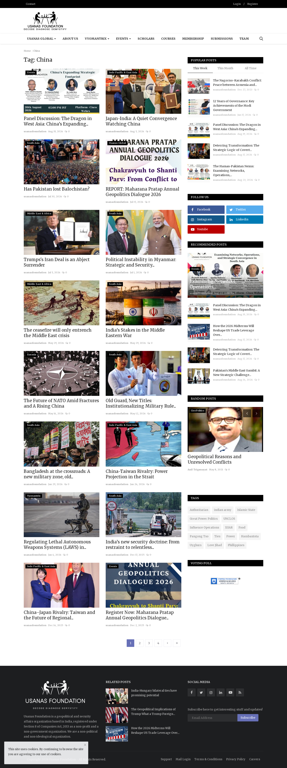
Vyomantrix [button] (96, 39)
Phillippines (236, 545)
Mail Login (183, 759)
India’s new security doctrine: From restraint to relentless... (143, 544)
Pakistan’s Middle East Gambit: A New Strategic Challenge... (236, 373)
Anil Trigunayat (197, 469)
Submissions (222, 39)
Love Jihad (214, 545)
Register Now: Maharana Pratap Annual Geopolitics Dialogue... (140, 615)
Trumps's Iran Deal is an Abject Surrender (57, 262)
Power (230, 536)
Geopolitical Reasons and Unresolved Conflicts (214, 459)
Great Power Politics (204, 519)
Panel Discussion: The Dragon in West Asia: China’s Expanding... (58, 121)
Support (166, 759)
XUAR (229, 527)
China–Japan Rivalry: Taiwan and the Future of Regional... (59, 615)
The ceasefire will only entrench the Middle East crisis (58, 332)
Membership (193, 39)
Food (241, 527)
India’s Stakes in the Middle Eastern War (135, 332)
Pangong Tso (199, 536)
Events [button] (122, 39)
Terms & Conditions (208, 759)
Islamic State (246, 510)
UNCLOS (229, 519)
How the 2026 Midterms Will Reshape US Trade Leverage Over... (233, 330)
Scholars (146, 39)
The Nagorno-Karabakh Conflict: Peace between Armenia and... (237, 83)
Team (244, 39)
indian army (222, 510)
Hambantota (250, 536)
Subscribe (248, 718)
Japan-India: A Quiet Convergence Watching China (141, 121)
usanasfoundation (35, 131)
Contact (30, 3)
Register (252, 3)
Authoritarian (199, 510)
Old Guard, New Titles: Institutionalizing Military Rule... (141, 403)
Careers (254, 759)
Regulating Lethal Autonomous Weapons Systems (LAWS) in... (57, 544)
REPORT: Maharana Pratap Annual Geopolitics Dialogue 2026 (142, 191)
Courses (168, 39)
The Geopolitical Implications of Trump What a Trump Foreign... (153, 712)
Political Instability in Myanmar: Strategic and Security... (141, 262)
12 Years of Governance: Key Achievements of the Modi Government (233, 105)
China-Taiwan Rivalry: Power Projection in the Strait (137, 474)
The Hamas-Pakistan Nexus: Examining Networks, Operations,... (233, 170)
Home (27, 50)
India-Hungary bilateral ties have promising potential (154, 693)
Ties (217, 536)
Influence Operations (204, 527)
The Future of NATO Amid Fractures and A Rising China (61, 403)
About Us (70, 39)
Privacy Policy (235, 759)
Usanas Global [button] (40, 39)
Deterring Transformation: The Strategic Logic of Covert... (236, 148)
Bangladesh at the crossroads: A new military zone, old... (57, 474)
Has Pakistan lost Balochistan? (57, 189)
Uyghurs (195, 545)
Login (237, 3)
